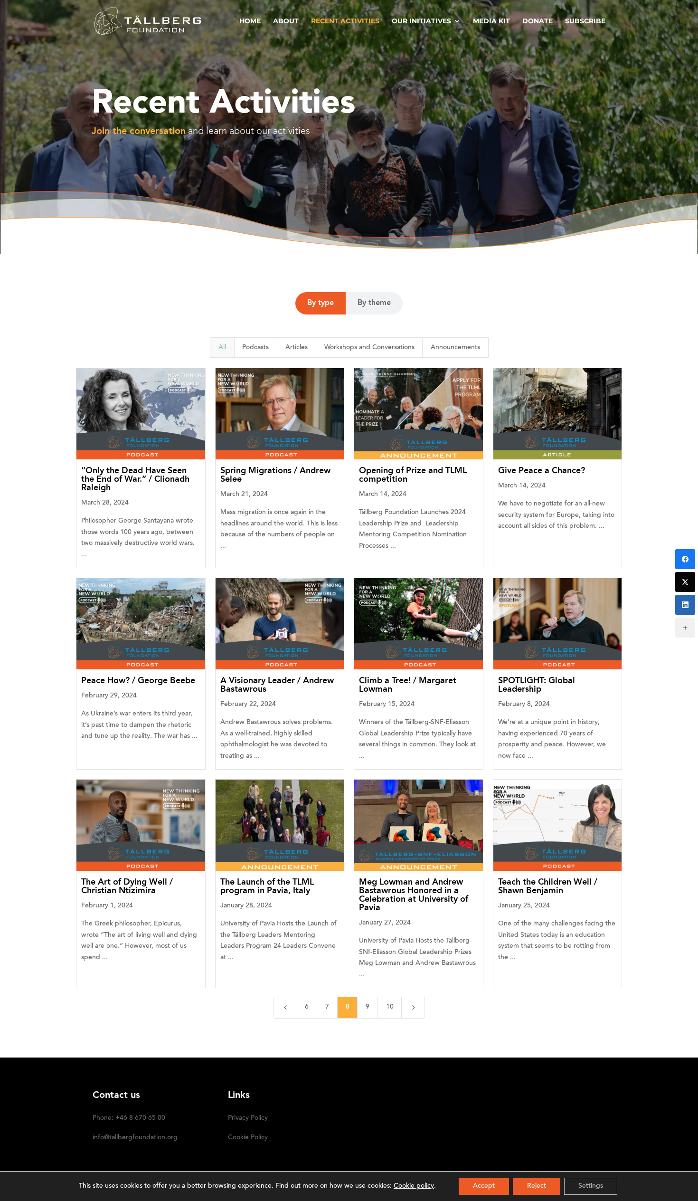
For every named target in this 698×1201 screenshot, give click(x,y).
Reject (536, 1186)
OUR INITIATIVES (421, 21)
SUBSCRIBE (585, 21)
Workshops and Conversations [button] (369, 347)
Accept (484, 1186)
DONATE (537, 21)
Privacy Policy (248, 1118)
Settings (590, 1186)
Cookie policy (414, 1186)
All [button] (222, 347)
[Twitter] (685, 582)
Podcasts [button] (255, 347)
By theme (374, 303)
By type (320, 303)
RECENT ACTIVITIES (345, 21)
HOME (250, 21)
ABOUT (286, 21)
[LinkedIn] (685, 605)
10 (390, 1007)
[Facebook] (685, 559)
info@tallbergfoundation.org (135, 1137)
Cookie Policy (248, 1137)
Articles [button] (296, 347)
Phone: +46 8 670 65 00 (129, 1118)
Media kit (491, 21)
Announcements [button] (455, 347)
